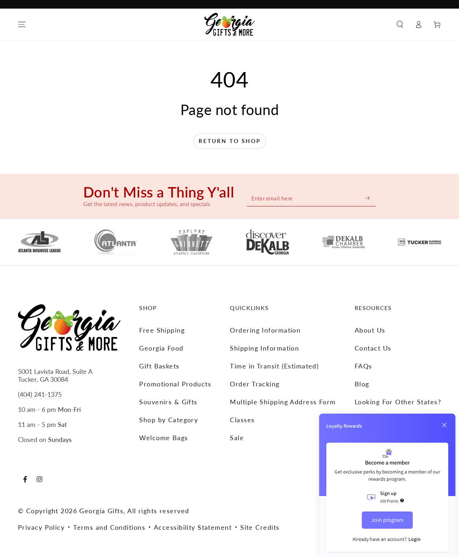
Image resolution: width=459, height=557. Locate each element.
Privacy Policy (41, 527)
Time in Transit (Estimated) (274, 366)
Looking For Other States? (398, 402)
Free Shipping (162, 330)
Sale (237, 438)
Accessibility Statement (193, 527)
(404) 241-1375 (40, 394)
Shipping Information (264, 348)
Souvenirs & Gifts (168, 402)
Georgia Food (161, 348)
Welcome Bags (163, 438)
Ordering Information (265, 330)
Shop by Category (168, 420)
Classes (242, 420)
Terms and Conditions (109, 527)
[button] (400, 24)
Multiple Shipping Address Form (283, 402)
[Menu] (22, 24)
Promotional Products (175, 384)
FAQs (363, 366)
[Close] (444, 425)
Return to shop (230, 141)
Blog (362, 384)
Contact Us (373, 348)
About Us (370, 330)
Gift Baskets (159, 366)
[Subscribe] (368, 198)
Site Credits (259, 527)
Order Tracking (254, 384)
